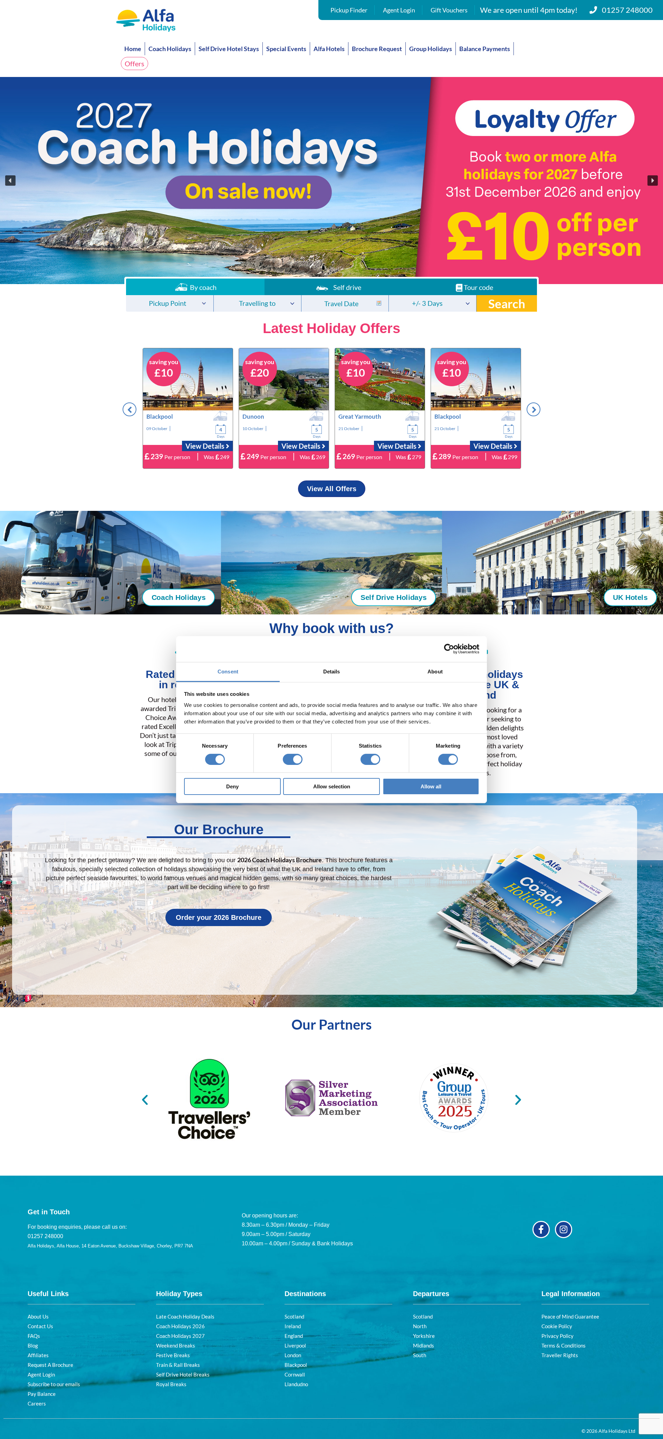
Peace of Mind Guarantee (570, 1316)
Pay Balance (42, 1394)
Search (506, 303)
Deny (232, 786)
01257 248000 (627, 9)
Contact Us (40, 1326)
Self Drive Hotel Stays (229, 48)
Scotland (294, 1316)
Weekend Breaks (175, 1345)
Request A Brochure (50, 1365)
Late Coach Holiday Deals (185, 1316)
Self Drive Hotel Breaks (183, 1374)
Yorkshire (424, 1336)
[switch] (292, 759)
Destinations (305, 1293)
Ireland (293, 1326)
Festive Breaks (173, 1355)
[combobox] (170, 303)
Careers (37, 1403)
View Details (205, 446)
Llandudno (296, 1384)
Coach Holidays (169, 48)
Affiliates (38, 1355)
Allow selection (331, 786)
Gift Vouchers (449, 10)
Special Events (286, 48)
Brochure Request (377, 48)
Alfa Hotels (329, 48)
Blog (33, 1345)
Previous (129, 409)
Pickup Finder (348, 10)
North (419, 1326)
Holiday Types (179, 1293)
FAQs (34, 1336)
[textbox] (170, 304)
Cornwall (295, 1374)
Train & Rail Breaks (178, 1365)
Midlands (423, 1345)
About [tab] (435, 671)
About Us (38, 1316)
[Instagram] (563, 1229)
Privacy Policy (557, 1336)
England (294, 1336)
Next (533, 409)
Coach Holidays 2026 (180, 1326)
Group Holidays (430, 48)
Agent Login (399, 10)
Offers (134, 63)
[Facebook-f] (541, 1229)
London (293, 1355)
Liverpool (295, 1345)
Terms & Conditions (563, 1345)
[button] (331, 180)
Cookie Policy (556, 1326)
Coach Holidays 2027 (180, 1336)
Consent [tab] (228, 671)
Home (132, 48)
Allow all (431, 786)
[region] (331, 180)
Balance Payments (484, 48)
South (419, 1355)
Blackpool (296, 1365)
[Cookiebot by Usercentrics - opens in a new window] (449, 649)
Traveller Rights (559, 1355)
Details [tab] (331, 671)
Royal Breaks (171, 1384)
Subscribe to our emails (54, 1384)
